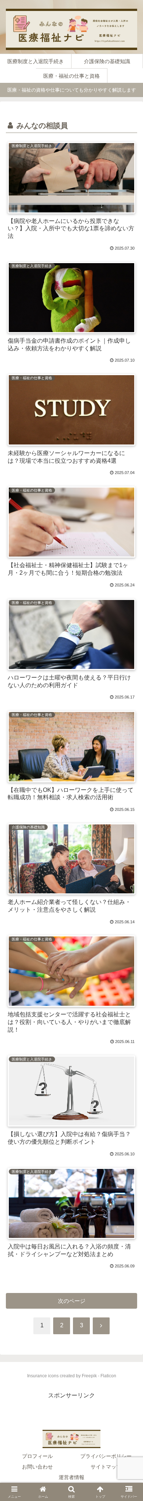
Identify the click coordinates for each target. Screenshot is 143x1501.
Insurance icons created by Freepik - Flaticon (71, 1375)
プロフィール (37, 1456)
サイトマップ (106, 1467)
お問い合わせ (37, 1467)
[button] (128, 1297)
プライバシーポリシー (106, 1456)
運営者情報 (71, 1477)
